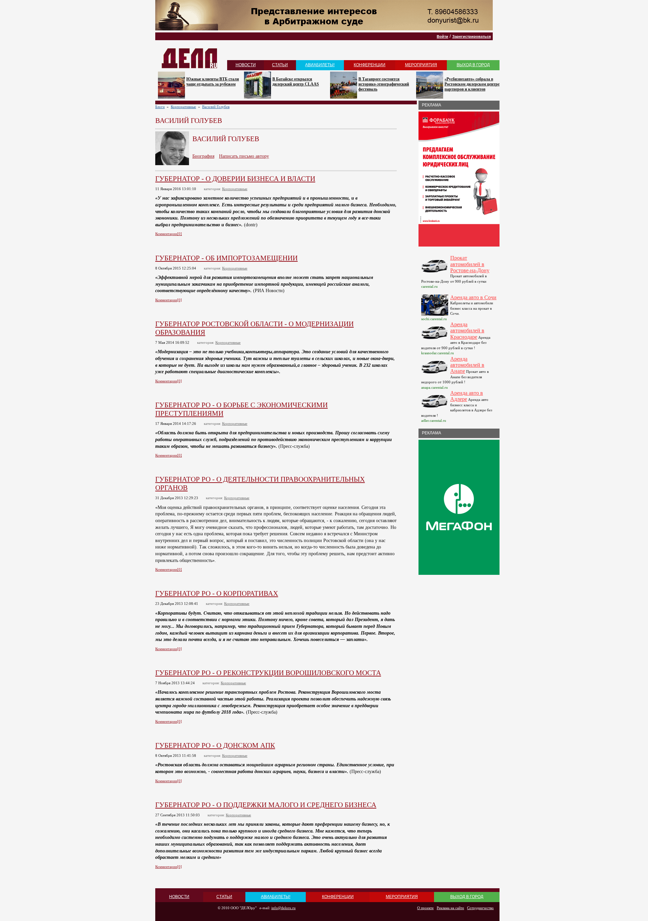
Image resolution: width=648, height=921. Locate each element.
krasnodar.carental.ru (437, 353)
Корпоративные (183, 107)
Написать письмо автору (244, 156)
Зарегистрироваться (471, 36)
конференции (369, 64)
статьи (280, 64)
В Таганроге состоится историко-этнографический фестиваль (383, 84)
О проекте (425, 908)
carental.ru (429, 286)
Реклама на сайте (450, 908)
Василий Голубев (216, 107)
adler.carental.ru (433, 420)
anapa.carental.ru (434, 387)
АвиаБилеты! (319, 64)
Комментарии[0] (168, 234)
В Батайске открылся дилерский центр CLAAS (295, 81)
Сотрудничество (480, 908)
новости (246, 64)
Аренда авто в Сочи (473, 297)
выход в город (473, 64)
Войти (442, 36)
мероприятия (421, 64)
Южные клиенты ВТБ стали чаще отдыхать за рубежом (212, 81)
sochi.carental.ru (434, 319)
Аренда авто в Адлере (466, 396)
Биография (203, 156)
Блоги (160, 107)
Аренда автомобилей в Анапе (467, 365)
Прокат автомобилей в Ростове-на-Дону (469, 264)
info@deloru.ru (283, 908)
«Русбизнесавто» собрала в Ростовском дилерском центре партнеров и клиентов (472, 84)
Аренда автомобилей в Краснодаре (467, 331)
